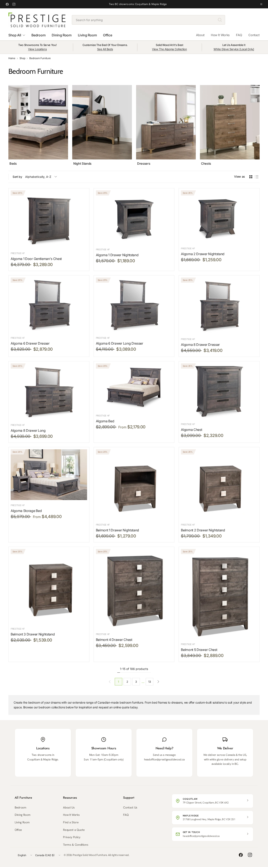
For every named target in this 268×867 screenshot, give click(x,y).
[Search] (220, 20)
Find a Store (71, 822)
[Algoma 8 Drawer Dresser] (219, 306)
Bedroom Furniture (40, 58)
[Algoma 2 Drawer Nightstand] (219, 216)
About (200, 35)
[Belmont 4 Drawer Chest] (134, 589)
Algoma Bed (105, 421)
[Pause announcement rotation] (261, 4)
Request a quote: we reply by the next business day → (138, 4)
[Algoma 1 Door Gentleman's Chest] (49, 219)
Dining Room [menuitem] (61, 35)
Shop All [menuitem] (14, 35)
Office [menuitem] (107, 35)
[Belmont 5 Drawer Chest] (219, 594)
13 (149, 681)
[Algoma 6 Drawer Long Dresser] (134, 305)
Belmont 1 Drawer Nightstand (117, 530)
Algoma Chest (191, 430)
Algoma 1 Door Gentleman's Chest (36, 259)
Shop (22, 58)
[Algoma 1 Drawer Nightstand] (134, 217)
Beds (13, 164)
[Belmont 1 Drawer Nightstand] (134, 484)
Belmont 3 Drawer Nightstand (33, 634)
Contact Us (130, 807)
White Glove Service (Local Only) (234, 49)
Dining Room (22, 815)
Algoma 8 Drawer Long (28, 430)
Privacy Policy (71, 837)
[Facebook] (7, 4)
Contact (254, 35)
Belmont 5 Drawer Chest (199, 650)
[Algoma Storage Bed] (49, 474)
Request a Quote (74, 830)
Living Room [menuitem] (87, 35)
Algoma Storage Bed (26, 511)
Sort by (17, 176)
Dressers (143, 164)
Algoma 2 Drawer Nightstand (202, 254)
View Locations (37, 49)
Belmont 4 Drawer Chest (114, 640)
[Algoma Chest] (219, 391)
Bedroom (20, 807)
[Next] (259, 125)
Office (18, 830)
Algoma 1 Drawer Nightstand (117, 255)
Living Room (22, 822)
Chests (206, 164)
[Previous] (8, 125)
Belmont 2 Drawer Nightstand (203, 530)
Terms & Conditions (75, 845)
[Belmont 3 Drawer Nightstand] (49, 586)
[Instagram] (14, 4)
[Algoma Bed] (134, 386)
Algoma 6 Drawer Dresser (30, 343)
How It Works (220, 35)
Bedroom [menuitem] (38, 35)
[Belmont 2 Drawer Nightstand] (219, 484)
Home (11, 58)
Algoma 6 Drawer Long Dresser (119, 343)
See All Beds (105, 49)
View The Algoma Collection (169, 49)
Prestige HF (18, 253)
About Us (69, 807)
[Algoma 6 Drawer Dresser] (49, 305)
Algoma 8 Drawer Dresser (200, 344)
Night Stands (82, 164)
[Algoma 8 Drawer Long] (49, 391)
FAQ (239, 35)
